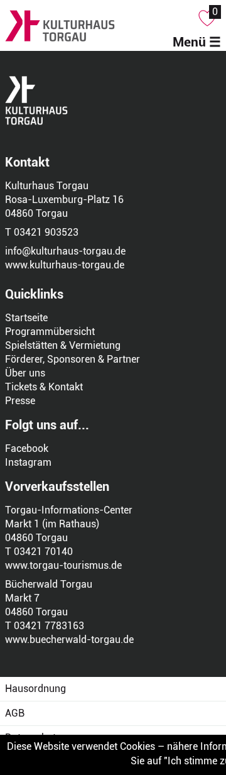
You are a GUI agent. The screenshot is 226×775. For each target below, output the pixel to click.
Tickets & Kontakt (44, 387)
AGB (14, 713)
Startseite (26, 318)
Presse (20, 401)
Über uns (25, 373)
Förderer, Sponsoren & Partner (72, 359)
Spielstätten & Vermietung (63, 345)
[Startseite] (95, 25)
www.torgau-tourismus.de (63, 565)
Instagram (28, 462)
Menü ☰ (197, 42)
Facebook (26, 448)
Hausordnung (35, 689)
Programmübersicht (50, 332)
